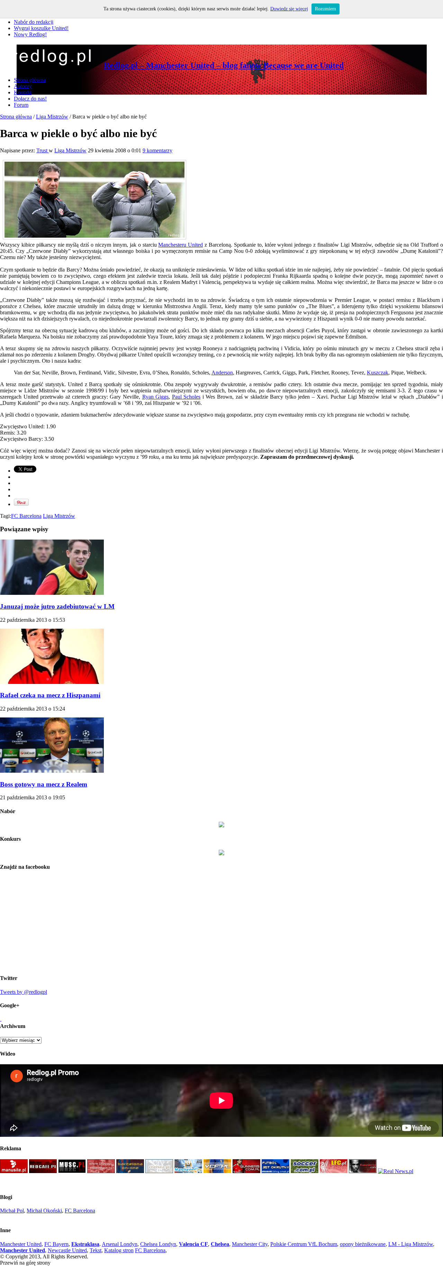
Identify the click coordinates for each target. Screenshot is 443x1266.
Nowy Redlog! (30, 34)
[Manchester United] (14, 1171)
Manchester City (250, 1244)
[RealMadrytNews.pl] (395, 1171)
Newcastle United (67, 1250)
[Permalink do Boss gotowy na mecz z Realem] (52, 771)
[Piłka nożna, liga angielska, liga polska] (304, 1171)
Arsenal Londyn (119, 1244)
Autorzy (23, 86)
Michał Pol (12, 1210)
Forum (21, 105)
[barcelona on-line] (130, 1171)
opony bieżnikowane (363, 1244)
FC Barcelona (26, 516)
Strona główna (30, 80)
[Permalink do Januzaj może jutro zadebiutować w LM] (52, 593)
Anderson (222, 372)
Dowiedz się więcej (289, 8)
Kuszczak (377, 372)
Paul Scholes (186, 397)
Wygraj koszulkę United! (41, 28)
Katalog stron (119, 1250)
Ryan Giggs (155, 397)
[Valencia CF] (217, 1171)
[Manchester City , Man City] (188, 1171)
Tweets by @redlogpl (23, 992)
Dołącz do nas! (30, 99)
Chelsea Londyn (158, 1244)
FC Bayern (56, 1244)
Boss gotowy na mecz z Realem (43, 784)
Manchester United (21, 1244)
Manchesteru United (180, 245)
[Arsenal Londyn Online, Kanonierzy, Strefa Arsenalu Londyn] (363, 1171)
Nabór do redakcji (33, 22)
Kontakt (22, 92)
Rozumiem (325, 8)
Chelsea (220, 1244)
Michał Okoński (44, 1210)
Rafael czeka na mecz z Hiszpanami (50, 695)
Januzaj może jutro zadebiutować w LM (57, 606)
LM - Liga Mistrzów (410, 1244)
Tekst (95, 1250)
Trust (42, 150)
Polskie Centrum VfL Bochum (303, 1244)
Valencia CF (193, 1244)
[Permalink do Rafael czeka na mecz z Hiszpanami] (52, 682)
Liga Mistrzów (52, 117)
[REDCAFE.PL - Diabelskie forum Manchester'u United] (43, 1171)
